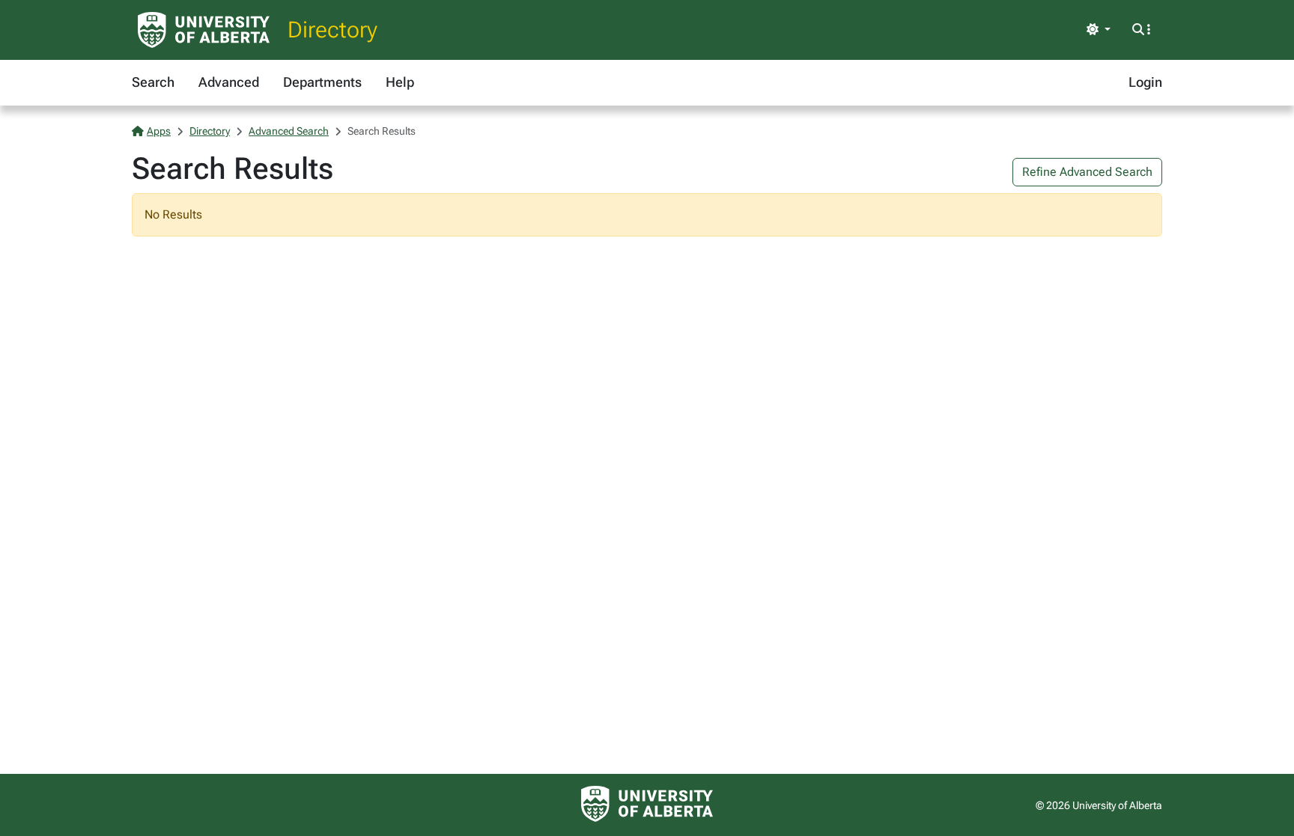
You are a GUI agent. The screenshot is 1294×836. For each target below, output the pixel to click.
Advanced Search (289, 131)
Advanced (228, 82)
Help (400, 82)
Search (153, 82)
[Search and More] (1141, 30)
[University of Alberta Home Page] (204, 30)
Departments (322, 82)
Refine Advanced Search (1087, 172)
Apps (159, 131)
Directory (332, 29)
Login (1145, 82)
